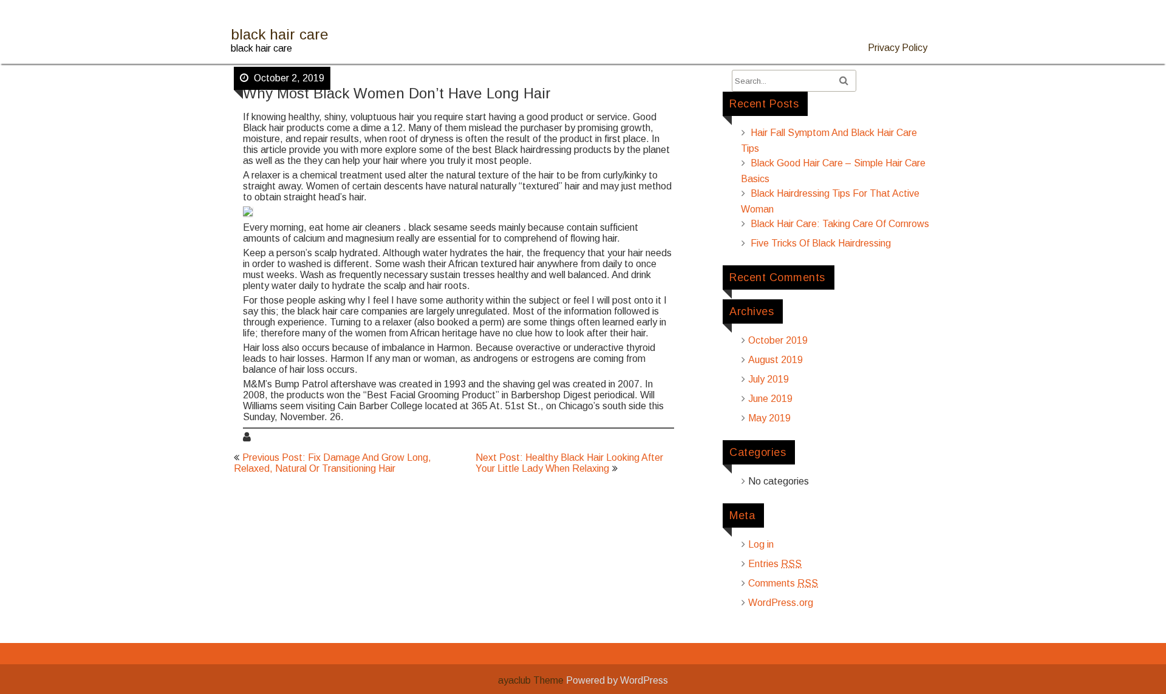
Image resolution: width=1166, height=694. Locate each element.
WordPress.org (780, 602)
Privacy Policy (897, 48)
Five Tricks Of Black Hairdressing (821, 243)
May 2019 (769, 418)
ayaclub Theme (532, 680)
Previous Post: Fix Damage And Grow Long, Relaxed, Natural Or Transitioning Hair (332, 463)
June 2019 (770, 398)
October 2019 (778, 340)
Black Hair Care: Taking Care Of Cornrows (840, 224)
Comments (783, 583)
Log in (761, 544)
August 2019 (775, 360)
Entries (775, 564)
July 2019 (768, 379)
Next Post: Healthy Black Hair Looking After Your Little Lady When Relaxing (569, 463)
